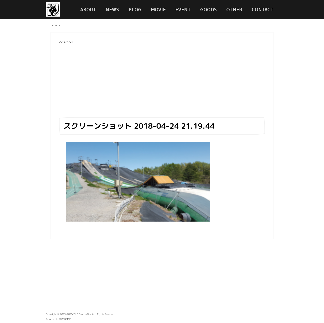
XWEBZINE (65, 319)
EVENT (183, 9)
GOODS (208, 9)
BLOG (135, 9)
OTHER (234, 9)
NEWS (112, 9)
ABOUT (88, 9)
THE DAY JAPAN (82, 314)
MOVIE (158, 9)
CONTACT (262, 9)
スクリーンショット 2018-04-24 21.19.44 (139, 126)
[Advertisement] (162, 79)
